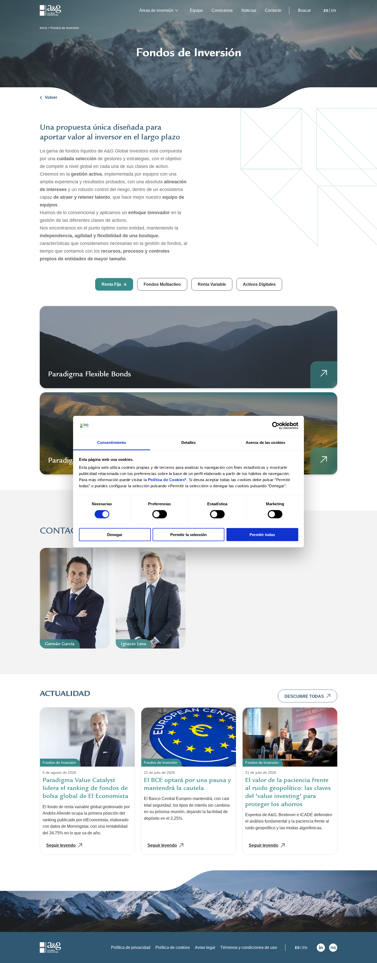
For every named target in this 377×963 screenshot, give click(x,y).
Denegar (114, 534)
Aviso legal (205, 947)
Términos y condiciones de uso (248, 947)
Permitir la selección (188, 534)
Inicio (43, 28)
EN (333, 10)
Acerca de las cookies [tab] (265, 442)
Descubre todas (304, 696)
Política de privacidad (130, 947)
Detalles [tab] (188, 442)
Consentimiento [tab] (111, 442)
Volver (51, 97)
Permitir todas (262, 534)
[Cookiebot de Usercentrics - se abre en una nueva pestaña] (275, 426)
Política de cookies (172, 947)
